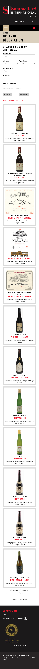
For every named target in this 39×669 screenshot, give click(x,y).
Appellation (7, 53)
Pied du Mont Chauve (19, 580)
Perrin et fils (19, 135)
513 (9, 594)
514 (13, 594)
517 (25, 594)
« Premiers (14, 590)
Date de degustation (10, 83)
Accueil (5, 33)
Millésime (6, 61)
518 (29, 594)
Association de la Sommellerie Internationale (11, 633)
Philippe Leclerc (20, 499)
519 (33, 594)
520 (19, 596)
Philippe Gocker (19, 418)
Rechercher (6, 76)
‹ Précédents (23, 590)
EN (35, 17)
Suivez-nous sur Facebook (13, 619)
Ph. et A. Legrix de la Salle (19, 218)
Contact (6, 614)
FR (31, 17)
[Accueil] (19, 10)
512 (5, 594)
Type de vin (23, 61)
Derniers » (23, 599)
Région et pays (8, 68)
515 (17, 594)
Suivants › (14, 599)
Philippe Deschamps (19, 337)
